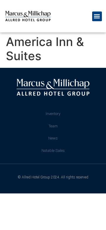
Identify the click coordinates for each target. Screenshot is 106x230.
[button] (97, 16)
